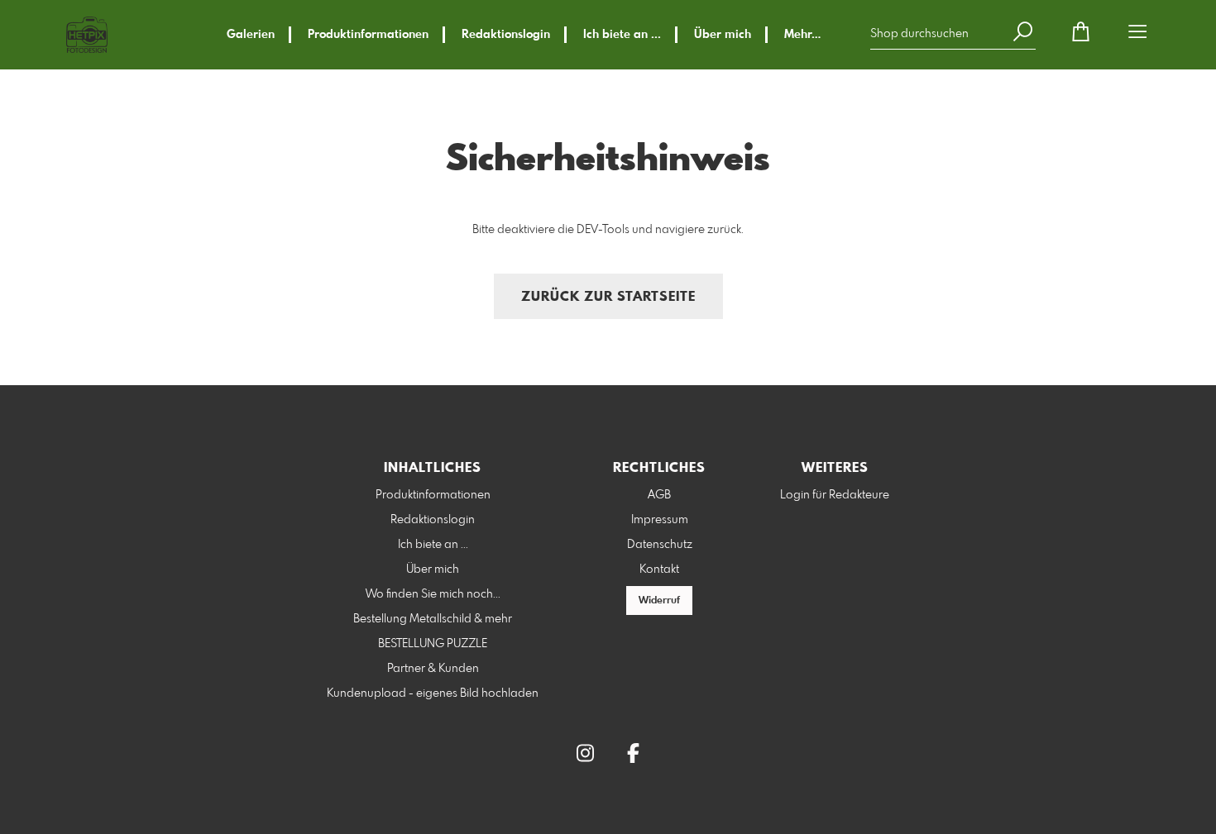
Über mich (722, 35)
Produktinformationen (368, 35)
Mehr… (802, 35)
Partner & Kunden (433, 668)
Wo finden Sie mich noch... (433, 594)
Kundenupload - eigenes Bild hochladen (433, 693)
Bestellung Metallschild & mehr (432, 619)
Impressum (659, 520)
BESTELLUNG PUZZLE (432, 644)
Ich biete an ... (622, 35)
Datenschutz (659, 544)
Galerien (251, 35)
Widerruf (659, 601)
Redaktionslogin (506, 35)
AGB (659, 495)
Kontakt (659, 569)
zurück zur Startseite (608, 297)
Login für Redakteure (834, 495)
